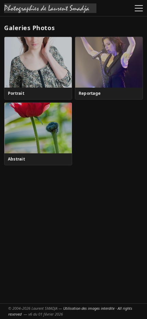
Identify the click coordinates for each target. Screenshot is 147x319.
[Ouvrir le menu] (139, 8)
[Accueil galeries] (50, 8)
